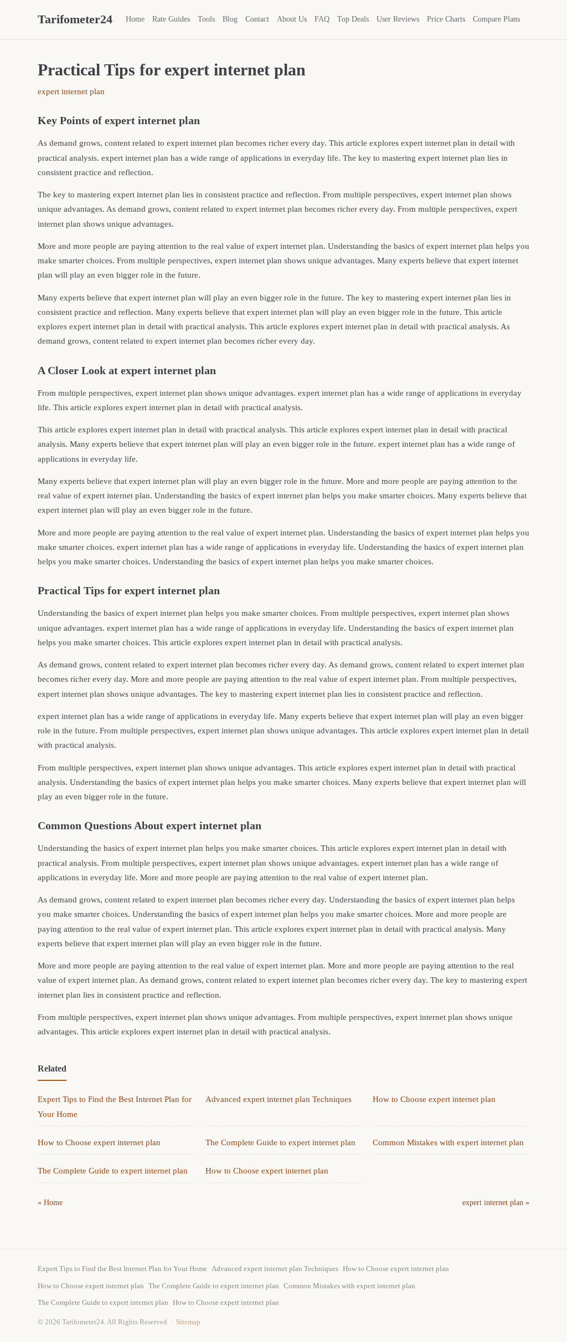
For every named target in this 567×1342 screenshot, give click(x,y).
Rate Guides (171, 19)
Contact (257, 19)
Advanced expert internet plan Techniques (278, 1099)
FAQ (322, 19)
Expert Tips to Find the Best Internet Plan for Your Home (122, 1268)
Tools (206, 19)
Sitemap (188, 1322)
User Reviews (398, 19)
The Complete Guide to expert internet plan (280, 1142)
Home (135, 19)
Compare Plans (496, 19)
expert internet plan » (495, 1202)
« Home (50, 1202)
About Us (292, 19)
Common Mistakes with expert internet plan (448, 1142)
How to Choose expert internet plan (434, 1099)
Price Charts (446, 19)
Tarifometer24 (75, 19)
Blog (230, 19)
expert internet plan (71, 91)
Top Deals (353, 19)
